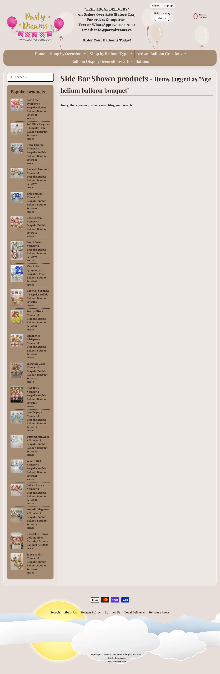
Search (55, 612)
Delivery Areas (159, 612)
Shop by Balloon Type (112, 54)
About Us (70, 612)
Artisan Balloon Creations (162, 54)
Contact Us (112, 612)
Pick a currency (162, 13)
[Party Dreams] (35, 24)
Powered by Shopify (116, 662)
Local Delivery (134, 612)
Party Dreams (115, 654)
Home (40, 53)
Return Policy (91, 612)
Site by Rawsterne (117, 658)
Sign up (168, 6)
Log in (155, 6)
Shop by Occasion (68, 54)
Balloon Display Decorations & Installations (110, 61)
